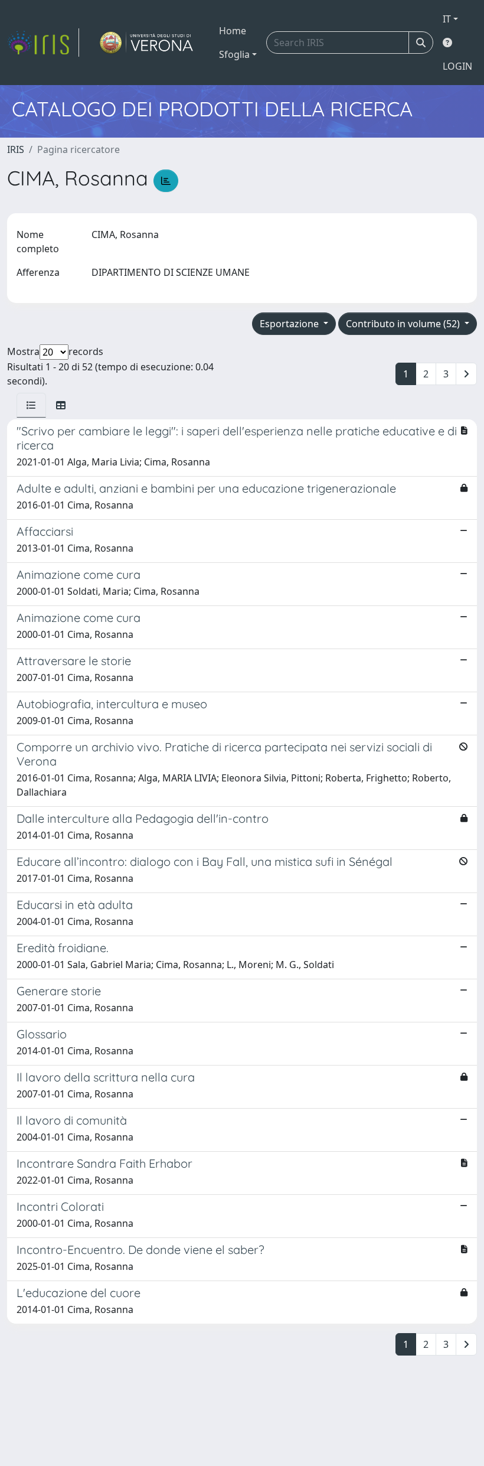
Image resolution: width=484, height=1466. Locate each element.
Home (232, 30)
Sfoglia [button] (234, 54)
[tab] (31, 405)
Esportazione (290, 323)
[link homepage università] (147, 42)
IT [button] (447, 18)
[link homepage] (43, 42)
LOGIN (457, 66)
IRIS (15, 149)
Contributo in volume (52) (404, 323)
